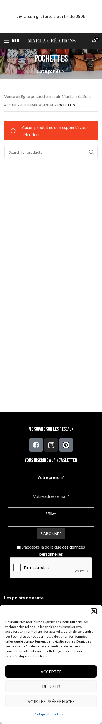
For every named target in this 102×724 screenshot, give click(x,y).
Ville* (51, 513)
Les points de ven (21, 597)
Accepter (51, 671)
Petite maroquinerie (37, 105)
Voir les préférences (51, 701)
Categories (48, 71)
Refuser (51, 686)
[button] (94, 611)
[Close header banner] (95, 16)
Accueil (10, 105)
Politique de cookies (48, 714)
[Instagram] (51, 445)
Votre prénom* (51, 477)
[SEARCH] (91, 152)
